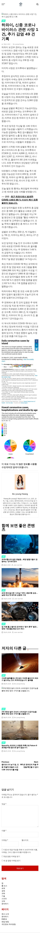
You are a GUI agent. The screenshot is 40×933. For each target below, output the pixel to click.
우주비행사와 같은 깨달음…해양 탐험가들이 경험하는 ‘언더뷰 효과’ (19, 560)
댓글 (4, 804)
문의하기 (5, 904)
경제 (3, 709)
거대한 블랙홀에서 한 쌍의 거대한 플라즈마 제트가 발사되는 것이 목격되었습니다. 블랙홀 (20, 679)
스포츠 (4, 898)
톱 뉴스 (4, 886)
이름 (4, 831)
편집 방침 (5, 922)
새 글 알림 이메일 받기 (11, 860)
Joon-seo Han (18, 565)
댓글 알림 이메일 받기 (11, 856)
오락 (3, 901)
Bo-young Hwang (18, 44)
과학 (3, 20)
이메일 (5, 840)
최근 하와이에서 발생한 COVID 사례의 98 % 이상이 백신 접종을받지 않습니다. (20, 199)
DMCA (4, 919)
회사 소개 (5, 914)
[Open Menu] (3, 4)
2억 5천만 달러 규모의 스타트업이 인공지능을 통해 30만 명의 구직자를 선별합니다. (19, 713)
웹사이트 (25, 840)
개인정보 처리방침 (9, 924)
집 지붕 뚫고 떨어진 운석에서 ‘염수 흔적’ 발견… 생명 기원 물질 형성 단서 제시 (20, 628)
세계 (3, 888)
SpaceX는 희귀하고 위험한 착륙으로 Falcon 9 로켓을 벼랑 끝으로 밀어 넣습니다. (19, 746)
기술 (3, 896)
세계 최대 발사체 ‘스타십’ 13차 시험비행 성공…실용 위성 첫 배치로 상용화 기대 (20, 594)
